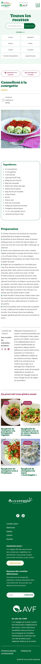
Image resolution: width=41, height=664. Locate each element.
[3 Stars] (4, 90)
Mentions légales (8, 651)
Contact (9, 535)
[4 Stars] (5, 90)
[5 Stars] (7, 90)
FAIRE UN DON (15, 563)
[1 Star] (1, 90)
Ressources (10, 527)
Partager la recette (32, 74)
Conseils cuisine (12, 523)
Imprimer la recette (12, 74)
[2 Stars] (3, 90)
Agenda (9, 531)
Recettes (9, 539)
